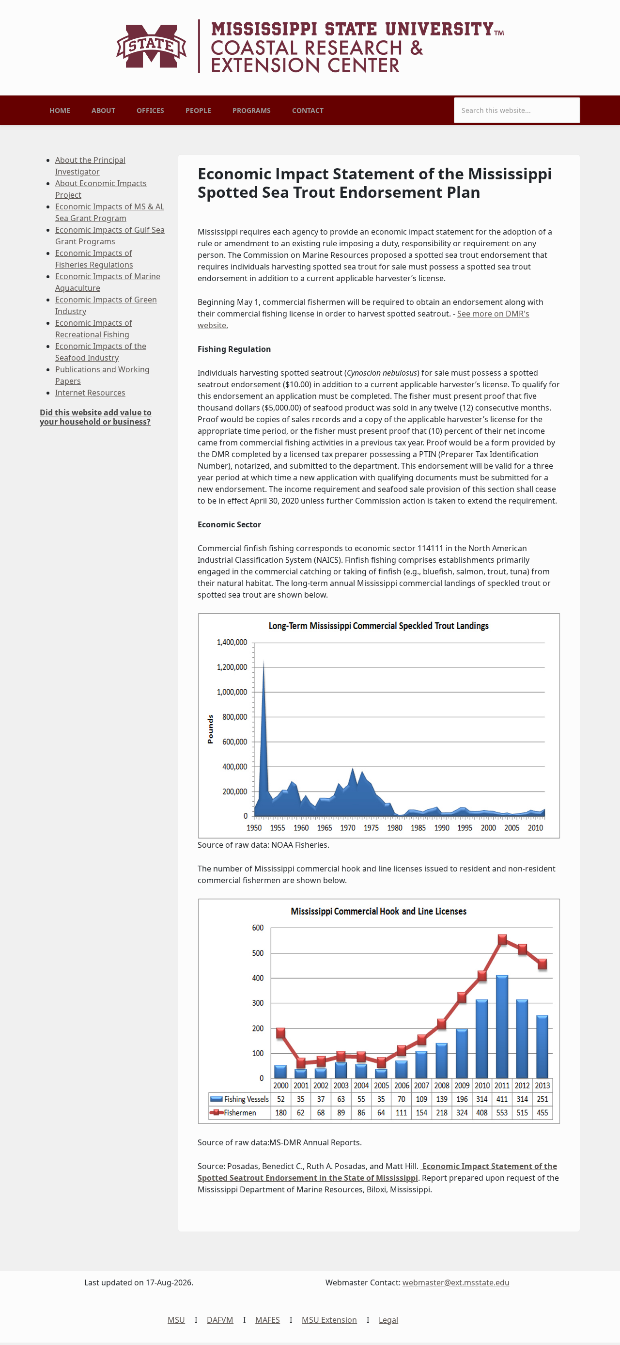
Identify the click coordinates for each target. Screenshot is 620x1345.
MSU (176, 1319)
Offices (150, 110)
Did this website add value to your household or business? (96, 417)
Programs (251, 110)
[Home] (310, 45)
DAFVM (220, 1319)
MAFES (267, 1319)
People (198, 110)
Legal (388, 1319)
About (103, 110)
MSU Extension (329, 1319)
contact (308, 110)
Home (59, 110)
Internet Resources (90, 392)
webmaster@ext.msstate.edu (456, 1282)
